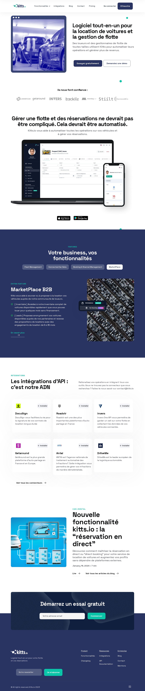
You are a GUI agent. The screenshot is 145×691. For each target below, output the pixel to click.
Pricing (92, 6)
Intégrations (59, 6)
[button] (42, 6)
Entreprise (122, 651)
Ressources (104, 651)
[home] (19, 6)
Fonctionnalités (88, 656)
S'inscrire (125, 6)
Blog (71, 6)
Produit (84, 651)
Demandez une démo (117, 63)
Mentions (122, 666)
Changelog (85, 661)
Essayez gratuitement (88, 63)
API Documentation (106, 662)
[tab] (33, 267)
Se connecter (110, 6)
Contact (81, 6)
